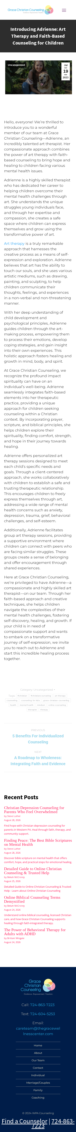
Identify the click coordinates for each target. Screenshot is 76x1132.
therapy (44, 710)
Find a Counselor (24, 1121)
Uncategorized (16, 65)
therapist (32, 710)
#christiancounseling (41, 696)
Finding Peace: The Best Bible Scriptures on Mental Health (38, 842)
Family (38, 1090)
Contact (38, 1067)
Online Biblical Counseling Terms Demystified (32, 899)
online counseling (57, 705)
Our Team (38, 1060)
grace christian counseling (56, 700)
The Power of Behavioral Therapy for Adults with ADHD (35, 932)
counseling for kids (30, 700)
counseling (12, 700)
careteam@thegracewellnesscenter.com (38, 1031)
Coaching (38, 1097)
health (13, 705)
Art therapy (14, 243)
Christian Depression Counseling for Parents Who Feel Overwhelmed (34, 810)
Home (38, 1045)
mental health (26, 705)
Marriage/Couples (38, 1082)
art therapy (60, 696)
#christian (22, 696)
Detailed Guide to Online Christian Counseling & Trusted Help (33, 871)
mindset (41, 705)
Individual (38, 1075)
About (38, 1052)
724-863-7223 (42, 1005)
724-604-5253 (42, 1014)
